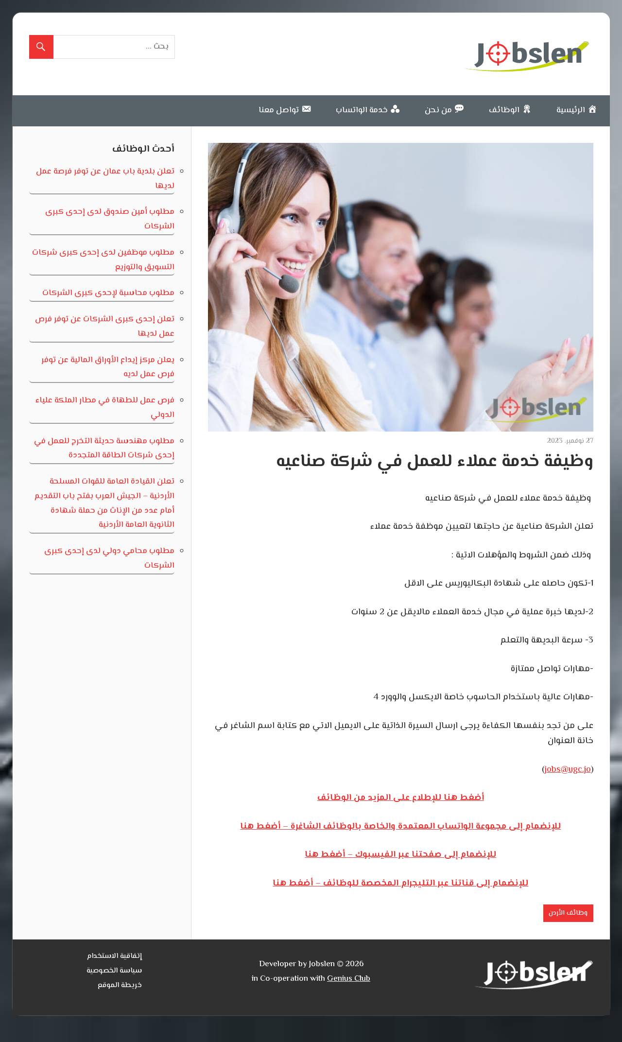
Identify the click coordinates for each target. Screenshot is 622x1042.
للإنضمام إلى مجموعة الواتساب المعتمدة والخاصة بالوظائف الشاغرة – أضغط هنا (400, 827)
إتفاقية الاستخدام (114, 956)
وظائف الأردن (568, 913)
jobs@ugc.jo (568, 770)
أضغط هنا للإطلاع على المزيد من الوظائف (400, 798)
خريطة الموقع (120, 985)
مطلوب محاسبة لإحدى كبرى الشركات (108, 293)
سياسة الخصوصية (114, 970)
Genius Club (348, 979)
